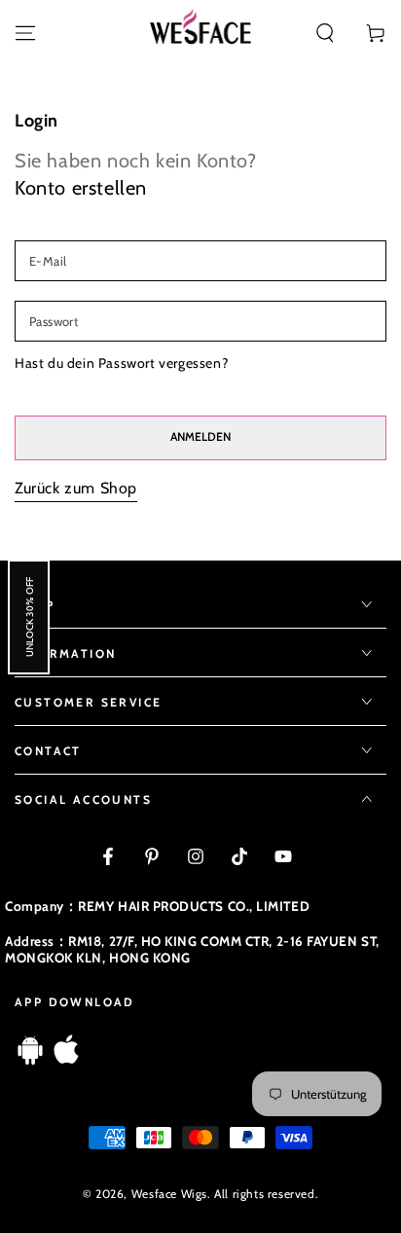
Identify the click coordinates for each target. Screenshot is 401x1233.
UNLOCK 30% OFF (28, 617)
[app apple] (66, 1059)
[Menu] (25, 33)
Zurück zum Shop (76, 488)
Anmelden (200, 436)
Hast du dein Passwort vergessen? (121, 363)
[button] (325, 33)
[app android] (30, 1059)
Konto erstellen (81, 187)
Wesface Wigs (169, 1193)
